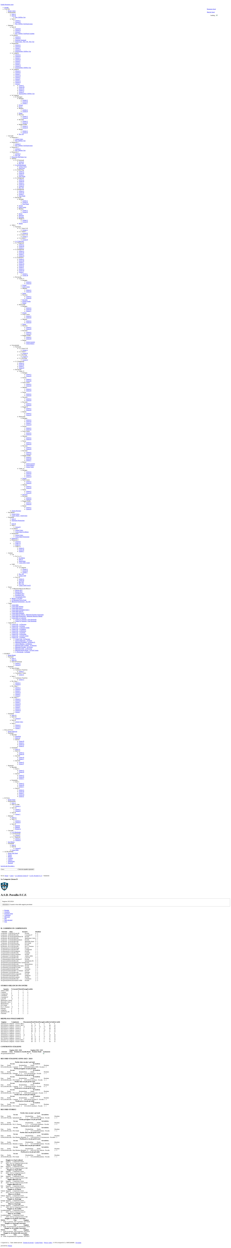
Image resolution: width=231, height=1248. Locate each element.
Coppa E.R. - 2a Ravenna (19, 634)
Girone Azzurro (30, 342)
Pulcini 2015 (18, 590)
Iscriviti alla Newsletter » (8, 866)
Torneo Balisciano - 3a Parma (23, 640)
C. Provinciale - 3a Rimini (22, 652)
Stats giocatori (8, 920)
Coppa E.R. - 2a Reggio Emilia (20, 627)
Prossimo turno (8, 913)
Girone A (17, 20)
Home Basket (12, 655)
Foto (5, 921)
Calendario (7, 915)
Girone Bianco (30, 343)
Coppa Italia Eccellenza (22, 532)
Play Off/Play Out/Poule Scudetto (24, 33)
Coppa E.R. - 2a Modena (19, 629)
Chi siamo (78, 1242)
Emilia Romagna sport (7, 4)
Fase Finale (22, 176)
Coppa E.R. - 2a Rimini (18, 637)
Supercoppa (22, 561)
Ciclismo (10, 858)
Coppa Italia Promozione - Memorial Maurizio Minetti (27, 616)
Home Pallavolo (12, 731)
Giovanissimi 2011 (20, 597)
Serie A (14, 14)
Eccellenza (22, 558)
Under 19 (18, 543)
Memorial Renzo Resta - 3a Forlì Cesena (26, 650)
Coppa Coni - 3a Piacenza (22, 639)
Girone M (21, 87)
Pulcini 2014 (18, 592)
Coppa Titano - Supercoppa (19, 515)
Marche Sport (211, 12)
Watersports (11, 861)
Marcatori (7, 917)
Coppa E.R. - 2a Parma (18, 626)
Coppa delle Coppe (24, 562)
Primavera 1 (15, 538)
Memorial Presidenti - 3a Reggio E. (25, 642)
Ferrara (21, 105)
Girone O (21, 90)
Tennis (10, 855)
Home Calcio (12, 11)
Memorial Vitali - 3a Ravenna (23, 649)
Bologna (17, 825)
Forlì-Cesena (22, 207)
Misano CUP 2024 (17, 598)
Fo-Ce (20, 106)
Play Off (21, 134)
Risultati (6, 910)
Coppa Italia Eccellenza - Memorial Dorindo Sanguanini (28, 614)
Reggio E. (18, 829)
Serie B (14, 16)
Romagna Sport (211, 9)
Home (6, 875)
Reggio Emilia (26, 301)
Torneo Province (16, 511)
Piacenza (21, 215)
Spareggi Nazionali (20, 40)
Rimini (21, 223)
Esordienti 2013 (19, 593)
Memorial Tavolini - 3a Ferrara (24, 647)
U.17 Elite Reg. (19, 241)
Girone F (17, 63)
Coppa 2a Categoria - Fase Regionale (25, 619)
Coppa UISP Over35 (25, 585)
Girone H (18, 66)
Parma (20, 113)
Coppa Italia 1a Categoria (19, 618)
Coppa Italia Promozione (22, 537)
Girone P (21, 92)
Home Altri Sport (13, 853)
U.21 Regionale (16, 832)
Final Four (22, 168)
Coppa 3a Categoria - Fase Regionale (25, 621)
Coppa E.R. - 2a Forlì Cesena (20, 636)
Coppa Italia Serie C (17, 608)
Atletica (10, 860)
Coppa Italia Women (17, 606)
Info (5, 918)
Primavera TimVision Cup (19, 157)
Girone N (21, 89)
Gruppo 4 (25, 360)
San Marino (11, 842)
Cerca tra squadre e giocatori (26, 869)
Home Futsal (11, 799)
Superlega (18, 736)
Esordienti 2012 (19, 595)
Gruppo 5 (25, 356)
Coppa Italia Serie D (17, 611)
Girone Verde (30, 467)
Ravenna (21, 217)
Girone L (21, 85)
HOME (6, 7)
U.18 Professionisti (20, 165)
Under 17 (18, 545)
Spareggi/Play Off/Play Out (23, 51)
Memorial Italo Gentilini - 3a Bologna (26, 645)
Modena (17, 827)
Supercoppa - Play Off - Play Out (24, 41)
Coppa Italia (15, 605)
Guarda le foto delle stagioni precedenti (21, 904)
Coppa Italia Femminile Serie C (21, 610)
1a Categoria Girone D (21, 875)
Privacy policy (48, 1242)
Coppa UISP (22, 575)
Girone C (17, 48)
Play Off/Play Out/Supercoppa (24, 24)
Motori (10, 856)
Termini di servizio (28, 1242)
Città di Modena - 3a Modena (23, 644)
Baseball (10, 863)
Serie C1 (14, 817)
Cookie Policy (39, 1242)
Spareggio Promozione (18, 520)
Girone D (18, 30)
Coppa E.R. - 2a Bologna (19, 631)
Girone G (18, 64)
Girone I (17, 84)
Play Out (21, 584)
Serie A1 (14, 715)
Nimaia (10, 1245)
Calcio (11, 875)
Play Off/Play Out (20, 17)
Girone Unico (19, 139)
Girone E (17, 32)
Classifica (7, 912)
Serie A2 (14, 660)
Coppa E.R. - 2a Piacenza (19, 624)
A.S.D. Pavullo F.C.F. (35, 875)
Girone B (17, 22)
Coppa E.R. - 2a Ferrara (18, 632)
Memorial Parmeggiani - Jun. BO (21, 601)
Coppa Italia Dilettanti (18, 613)
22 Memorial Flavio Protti (19, 600)
